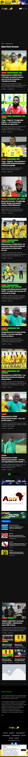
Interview (4, 117)
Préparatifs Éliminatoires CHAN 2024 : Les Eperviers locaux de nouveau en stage (13, 291)
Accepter (23, 750)
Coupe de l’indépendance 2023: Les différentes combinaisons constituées (16, 527)
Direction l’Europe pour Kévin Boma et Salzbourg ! (20, 659)
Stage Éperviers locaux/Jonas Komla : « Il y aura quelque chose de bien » (13, 334)
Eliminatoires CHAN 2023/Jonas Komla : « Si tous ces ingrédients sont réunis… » (13, 460)
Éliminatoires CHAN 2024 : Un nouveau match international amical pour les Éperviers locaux (13, 247)
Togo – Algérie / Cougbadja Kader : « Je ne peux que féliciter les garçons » (12, 122)
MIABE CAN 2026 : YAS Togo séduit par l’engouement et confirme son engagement (7, 645)
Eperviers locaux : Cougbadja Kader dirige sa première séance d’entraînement (13, 203)
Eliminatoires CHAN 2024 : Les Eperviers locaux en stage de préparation (13, 377)
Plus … (2, 715)
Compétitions (12, 733)
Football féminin (6, 735)
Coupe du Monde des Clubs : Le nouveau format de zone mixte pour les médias (17, 544)
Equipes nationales (17, 116)
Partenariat (10, 617)
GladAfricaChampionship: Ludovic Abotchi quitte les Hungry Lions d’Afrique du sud (17, 553)
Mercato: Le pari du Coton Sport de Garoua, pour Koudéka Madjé (17, 536)
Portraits (11, 738)
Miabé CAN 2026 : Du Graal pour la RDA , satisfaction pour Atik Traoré (13, 623)
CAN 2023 (9, 116)
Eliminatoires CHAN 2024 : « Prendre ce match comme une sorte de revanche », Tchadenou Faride (12, 78)
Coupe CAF (10, 654)
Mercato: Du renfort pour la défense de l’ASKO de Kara (20, 645)
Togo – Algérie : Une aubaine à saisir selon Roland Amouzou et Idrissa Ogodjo (13, 163)
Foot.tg (4, 171)
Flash (20, 72)
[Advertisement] (14, 26)
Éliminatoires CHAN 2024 (12, 72)
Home (2, 43)
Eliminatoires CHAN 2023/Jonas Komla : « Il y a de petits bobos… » (13, 418)
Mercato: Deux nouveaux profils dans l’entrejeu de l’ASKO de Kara (7, 659)
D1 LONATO (5, 656)
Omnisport (16, 738)
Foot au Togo (18, 286)
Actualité (4, 72)
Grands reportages (15, 735)
